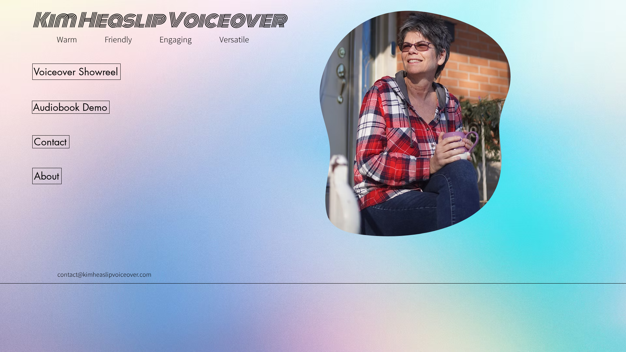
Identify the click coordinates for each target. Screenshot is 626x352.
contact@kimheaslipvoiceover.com (104, 274)
